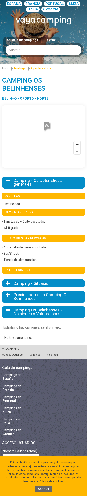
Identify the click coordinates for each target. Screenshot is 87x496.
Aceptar (43, 489)
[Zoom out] (77, 151)
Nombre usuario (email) (20, 451)
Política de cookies (51, 481)
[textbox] (43, 50)
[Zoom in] (77, 144)
